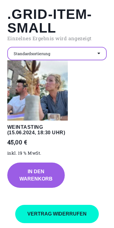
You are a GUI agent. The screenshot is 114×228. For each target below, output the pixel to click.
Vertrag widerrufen (57, 213)
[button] (36, 175)
